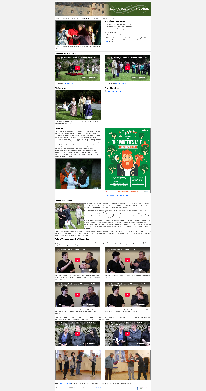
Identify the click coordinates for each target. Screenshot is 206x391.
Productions (85, 18)
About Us (66, 18)
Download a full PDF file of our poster (117, 195)
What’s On (75, 18)
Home (58, 18)
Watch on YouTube (68, 83)
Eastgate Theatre (97, 387)
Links (113, 18)
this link (76, 121)
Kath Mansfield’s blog (64, 383)
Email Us (80, 387)
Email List (105, 18)
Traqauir (95, 18)
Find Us (75, 387)
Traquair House (88, 387)
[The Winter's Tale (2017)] (113, 91)
